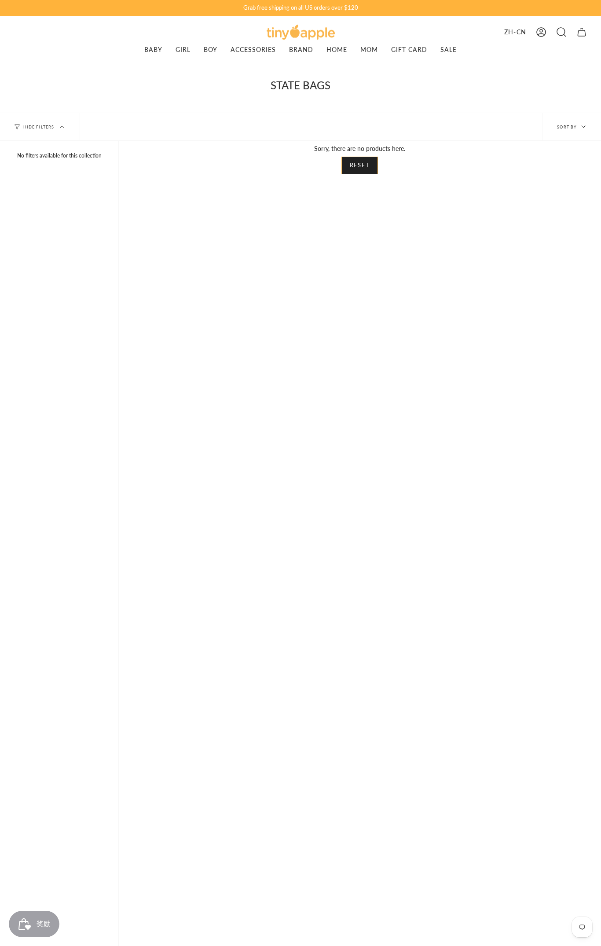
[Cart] (582, 32)
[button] (561, 32)
